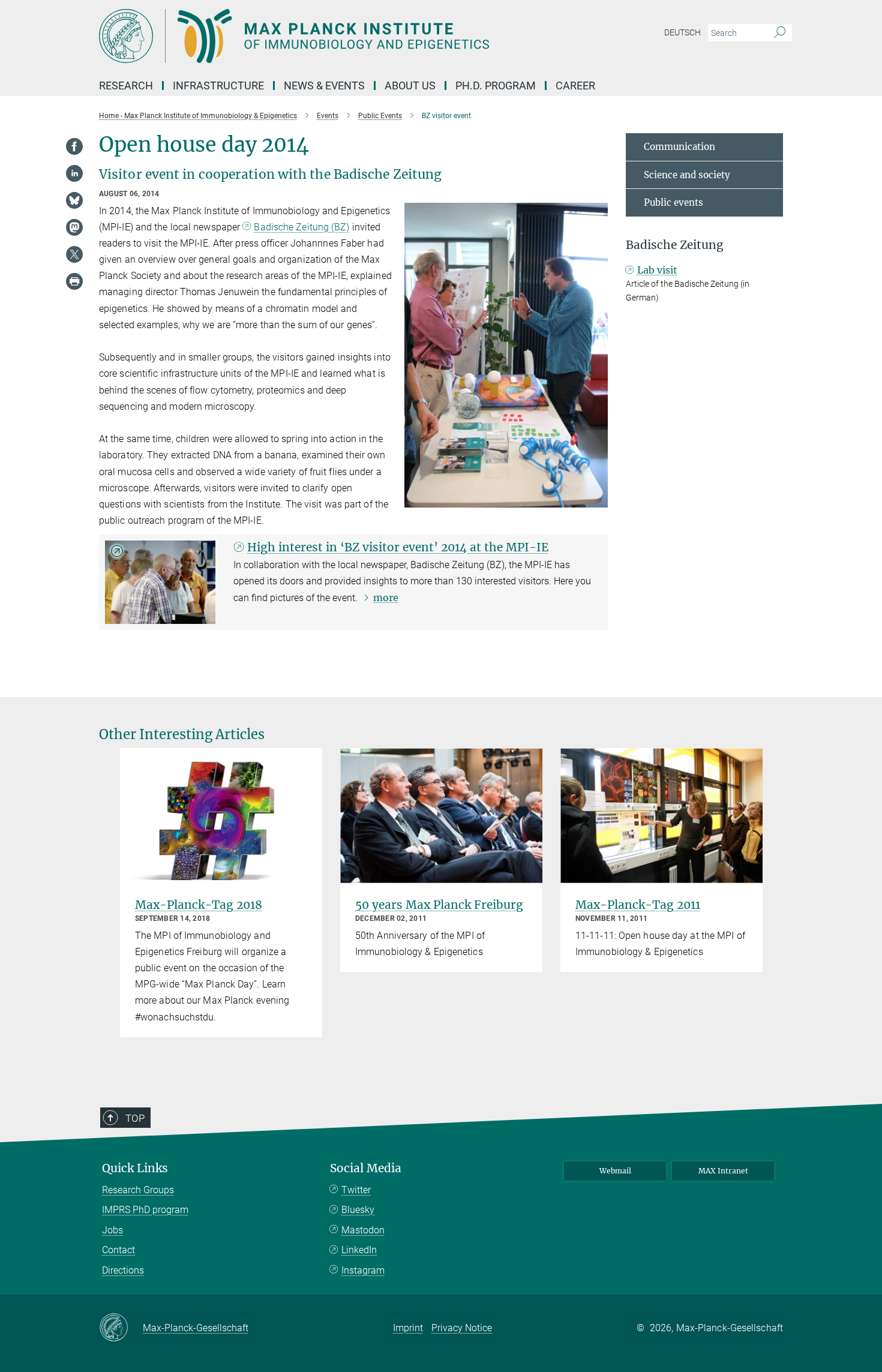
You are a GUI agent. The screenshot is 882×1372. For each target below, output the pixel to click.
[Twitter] (74, 254)
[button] (597, 499)
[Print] (74, 281)
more (385, 598)
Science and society (687, 175)
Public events (673, 202)
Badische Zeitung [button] (675, 245)
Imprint (408, 1328)
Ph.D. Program (495, 85)
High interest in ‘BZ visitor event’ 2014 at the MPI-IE (397, 547)
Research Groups (138, 1190)
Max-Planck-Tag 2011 (637, 904)
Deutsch (682, 32)
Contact (118, 1250)
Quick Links (135, 1168)
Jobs (112, 1230)
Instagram (363, 1270)
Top (135, 1118)
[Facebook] (74, 146)
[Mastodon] (74, 227)
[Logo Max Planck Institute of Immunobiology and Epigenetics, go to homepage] (324, 36)
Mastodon (363, 1230)
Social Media (365, 1168)
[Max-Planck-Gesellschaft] (121, 1328)
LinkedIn (359, 1250)
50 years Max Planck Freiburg (439, 904)
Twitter (356, 1190)
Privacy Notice (461, 1328)
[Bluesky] (74, 200)
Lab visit (657, 270)
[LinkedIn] (74, 173)
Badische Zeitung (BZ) (301, 227)
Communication (679, 146)
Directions (123, 1270)
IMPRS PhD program (145, 1209)
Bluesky (357, 1209)
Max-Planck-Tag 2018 (198, 904)
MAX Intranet (723, 1170)
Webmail (615, 1170)
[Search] (779, 33)
